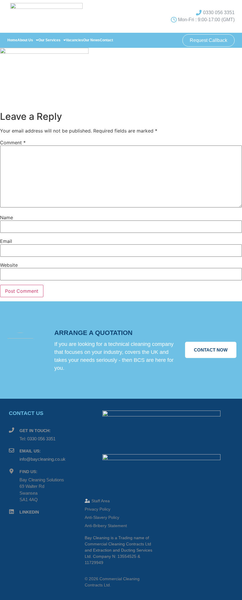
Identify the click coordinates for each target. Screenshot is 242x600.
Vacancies (74, 40)
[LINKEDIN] (11, 511)
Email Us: (30, 451)
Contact (106, 40)
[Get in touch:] (11, 430)
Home (12, 40)
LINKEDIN (29, 512)
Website (9, 265)
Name (6, 217)
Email (6, 241)
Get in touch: (35, 430)
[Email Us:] (11, 450)
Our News (91, 40)
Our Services (49, 40)
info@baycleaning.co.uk (42, 459)
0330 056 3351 (41, 438)
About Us (25, 40)
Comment (13, 142)
